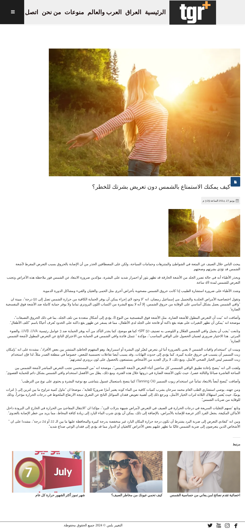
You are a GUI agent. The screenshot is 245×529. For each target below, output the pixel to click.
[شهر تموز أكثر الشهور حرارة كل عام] (48, 472)
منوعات (74, 12)
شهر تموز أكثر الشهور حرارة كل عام (60, 495)
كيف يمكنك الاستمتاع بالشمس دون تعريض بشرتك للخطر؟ (161, 187)
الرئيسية (155, 12)
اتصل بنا (28, 12)
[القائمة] (12, 12)
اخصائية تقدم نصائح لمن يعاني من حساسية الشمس (205, 495)
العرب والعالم (105, 12)
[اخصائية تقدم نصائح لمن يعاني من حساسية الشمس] (203, 472)
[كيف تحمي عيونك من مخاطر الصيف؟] (126, 472)
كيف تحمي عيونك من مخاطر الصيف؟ (136, 495)
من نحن (51, 12)
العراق (133, 12)
